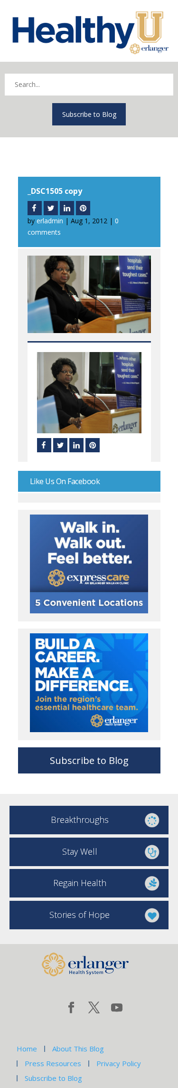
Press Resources (53, 1063)
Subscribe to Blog (89, 114)
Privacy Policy (118, 1063)
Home (27, 1048)
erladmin (50, 220)
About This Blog (78, 1048)
